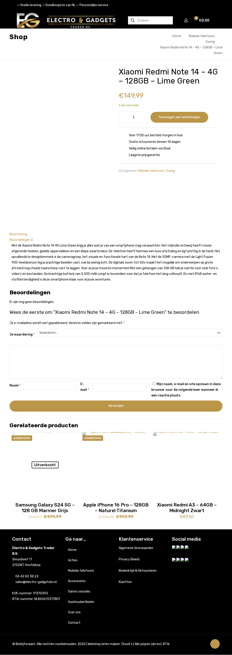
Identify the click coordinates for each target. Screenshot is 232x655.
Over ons (74, 612)
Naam (15, 385)
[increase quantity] (143, 117)
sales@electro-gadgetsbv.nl (36, 582)
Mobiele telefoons (202, 36)
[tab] (116, 234)
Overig (210, 42)
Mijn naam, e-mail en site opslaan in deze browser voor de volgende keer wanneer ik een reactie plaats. (186, 389)
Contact (74, 623)
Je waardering (22, 334)
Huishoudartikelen (81, 602)
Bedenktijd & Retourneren (138, 571)
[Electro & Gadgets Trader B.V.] (66, 20)
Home (176, 36)
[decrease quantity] (124, 117)
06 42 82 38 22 (27, 576)
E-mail (84, 387)
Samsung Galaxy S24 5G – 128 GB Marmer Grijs (45, 507)
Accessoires (77, 581)
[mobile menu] (215, 20)
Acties (72, 560)
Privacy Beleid (129, 559)
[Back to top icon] (215, 644)
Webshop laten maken (104, 644)
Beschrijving (18, 234)
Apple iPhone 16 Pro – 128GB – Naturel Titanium (116, 507)
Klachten (125, 582)
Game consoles (79, 591)
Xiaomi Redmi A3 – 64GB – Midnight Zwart (187, 507)
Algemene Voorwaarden (136, 548)
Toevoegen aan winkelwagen (179, 117)
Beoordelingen (21, 240)
